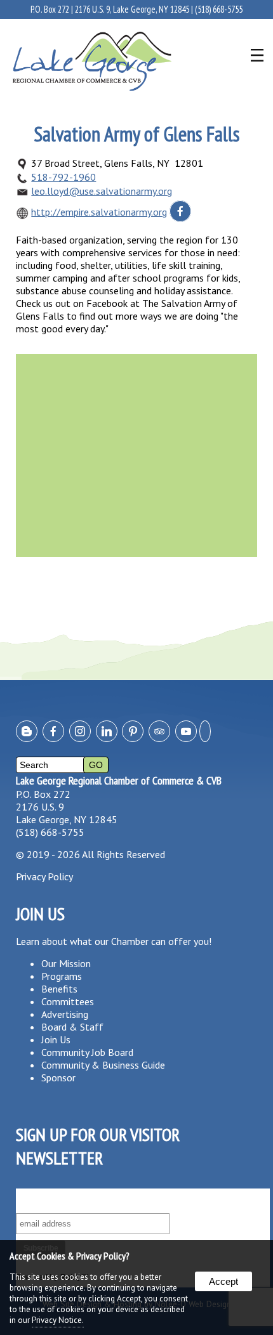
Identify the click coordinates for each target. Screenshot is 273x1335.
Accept (223, 1281)
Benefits (59, 988)
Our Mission (66, 963)
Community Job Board (87, 1052)
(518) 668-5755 (219, 9)
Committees (67, 1001)
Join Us (55, 1039)
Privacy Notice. (58, 1320)
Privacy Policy (44, 876)
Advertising (64, 1014)
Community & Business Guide (103, 1064)
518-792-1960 (63, 177)
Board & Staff (72, 1026)
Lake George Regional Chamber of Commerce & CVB (119, 780)
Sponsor (58, 1077)
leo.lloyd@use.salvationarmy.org (101, 191)
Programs (61, 976)
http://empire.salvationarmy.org (99, 211)
